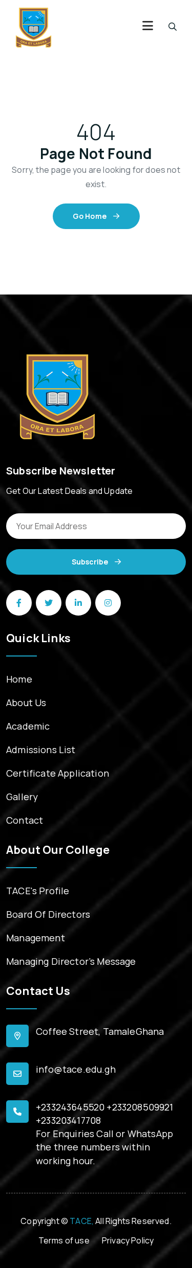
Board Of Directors (48, 914)
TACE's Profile (37, 891)
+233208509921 (139, 1107)
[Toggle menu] (147, 26)
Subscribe (91, 562)
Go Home (90, 216)
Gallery (22, 796)
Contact (24, 820)
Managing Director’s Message (71, 961)
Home (19, 679)
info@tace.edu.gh (76, 1069)
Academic (28, 726)
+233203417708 (68, 1120)
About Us (26, 702)
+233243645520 (70, 1107)
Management (35, 938)
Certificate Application (57, 773)
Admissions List (41, 749)
